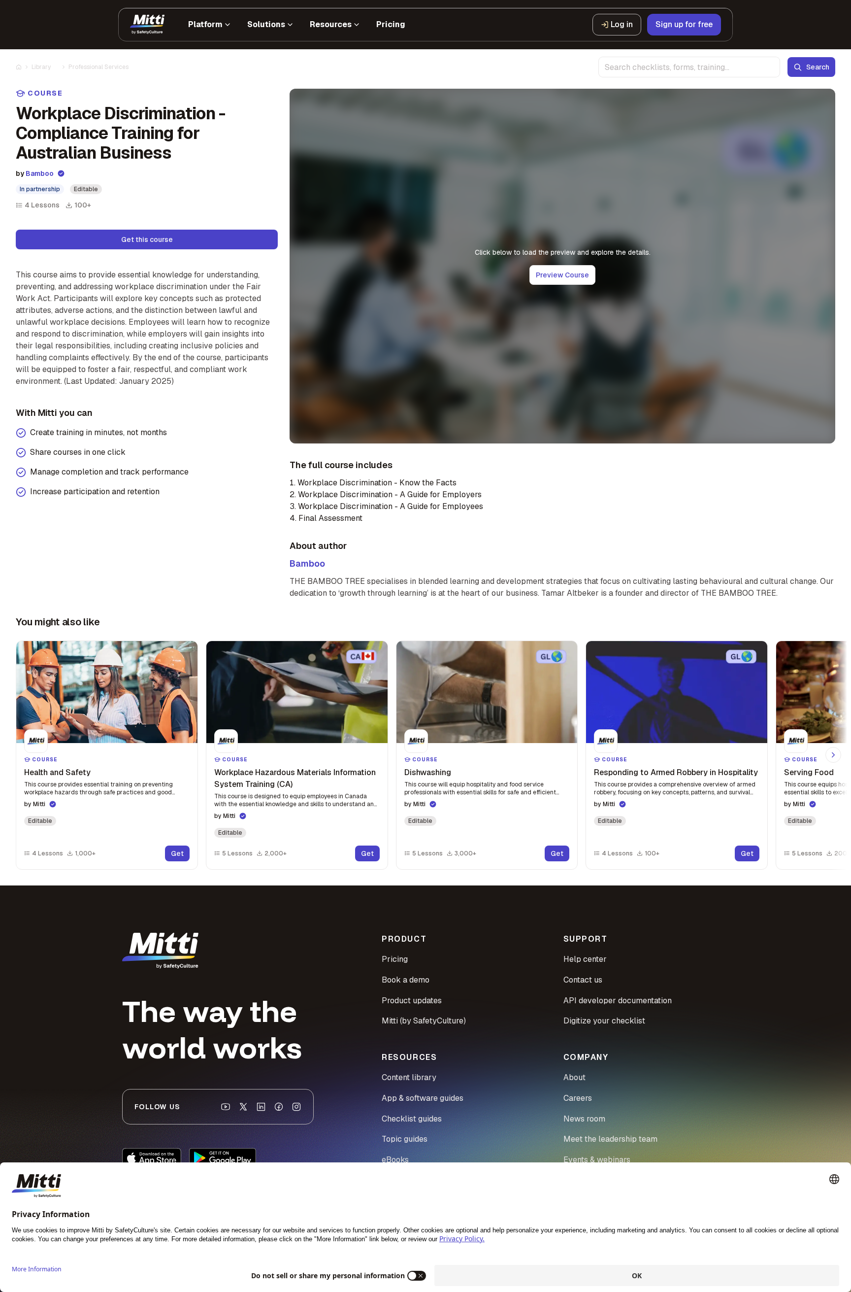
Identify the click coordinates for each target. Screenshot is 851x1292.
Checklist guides (412, 1119)
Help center (585, 959)
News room (584, 1119)
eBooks (395, 1160)
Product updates (412, 1000)
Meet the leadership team (610, 1139)
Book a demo (405, 980)
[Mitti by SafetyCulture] (147, 24)
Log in (622, 24)
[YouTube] (225, 1107)
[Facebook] (279, 1107)
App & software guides (422, 1098)
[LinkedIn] (261, 1107)
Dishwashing (427, 772)
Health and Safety (57, 772)
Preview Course (562, 275)
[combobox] (689, 67)
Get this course (147, 239)
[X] (243, 1107)
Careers (577, 1098)
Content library (409, 1077)
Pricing (395, 959)
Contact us (582, 980)
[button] (107, 755)
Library (41, 67)
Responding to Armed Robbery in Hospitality (676, 772)
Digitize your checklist (604, 1021)
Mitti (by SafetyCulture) (424, 1021)
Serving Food (809, 772)
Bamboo (40, 173)
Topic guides (404, 1139)
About (574, 1077)
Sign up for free (684, 24)
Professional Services (98, 67)
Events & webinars (596, 1160)
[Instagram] (296, 1107)
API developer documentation (617, 1000)
